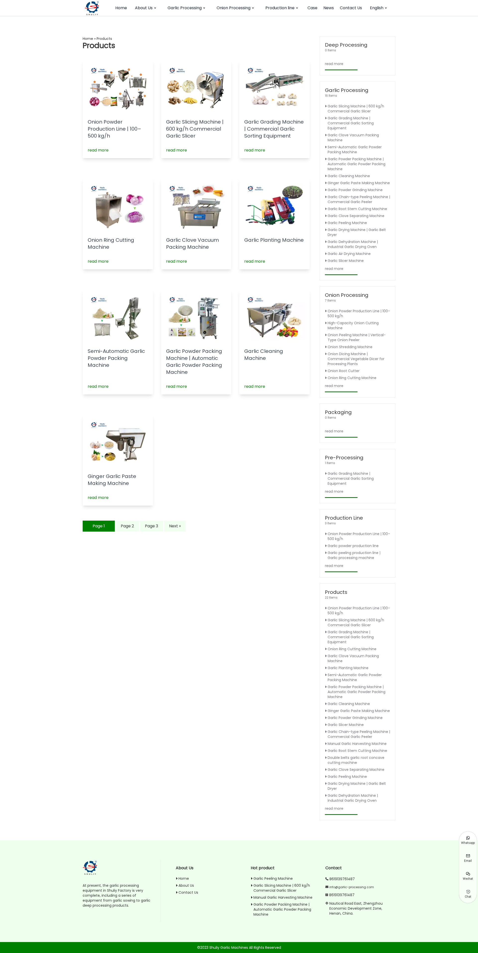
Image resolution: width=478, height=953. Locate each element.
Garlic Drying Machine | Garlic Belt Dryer (357, 232)
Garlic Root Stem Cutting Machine (357, 208)
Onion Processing (233, 8)
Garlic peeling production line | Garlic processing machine (354, 555)
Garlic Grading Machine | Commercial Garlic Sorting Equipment (274, 128)
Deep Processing (346, 44)
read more (98, 150)
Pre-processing (344, 457)
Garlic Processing (185, 8)
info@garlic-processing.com (351, 887)
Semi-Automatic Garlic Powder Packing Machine (116, 358)
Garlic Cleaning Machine (263, 355)
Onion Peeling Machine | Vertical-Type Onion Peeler (357, 337)
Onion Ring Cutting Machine (352, 377)
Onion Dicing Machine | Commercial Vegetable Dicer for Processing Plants (356, 358)
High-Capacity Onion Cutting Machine (353, 325)
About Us (144, 8)
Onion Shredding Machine (350, 346)
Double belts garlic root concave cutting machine (356, 760)
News (328, 8)
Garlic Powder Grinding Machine (355, 189)
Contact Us (351, 8)
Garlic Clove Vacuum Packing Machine (192, 243)
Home (121, 8)
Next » (175, 526)
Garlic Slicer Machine (346, 260)
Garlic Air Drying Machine (349, 253)
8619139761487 (342, 878)
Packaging (338, 412)
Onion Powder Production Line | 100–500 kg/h (114, 128)
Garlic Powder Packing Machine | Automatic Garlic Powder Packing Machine (194, 362)
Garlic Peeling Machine (347, 222)
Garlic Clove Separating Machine (356, 215)
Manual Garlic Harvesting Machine (357, 743)
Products (336, 592)
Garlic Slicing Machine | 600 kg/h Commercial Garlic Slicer (195, 128)
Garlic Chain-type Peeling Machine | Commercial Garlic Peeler (359, 199)
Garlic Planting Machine (274, 240)
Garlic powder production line (353, 545)
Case (312, 8)
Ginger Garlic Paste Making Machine (112, 480)
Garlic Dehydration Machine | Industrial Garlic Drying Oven (353, 244)
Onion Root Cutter (343, 370)
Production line (280, 8)
